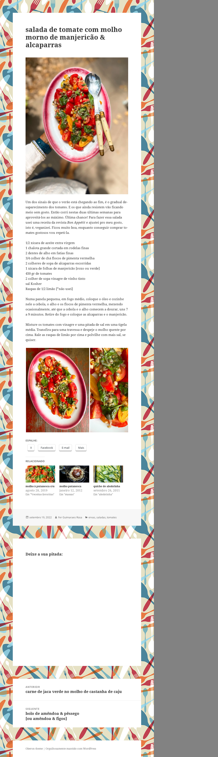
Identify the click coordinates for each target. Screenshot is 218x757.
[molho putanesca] (74, 474)
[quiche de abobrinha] (108, 474)
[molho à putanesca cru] (40, 474)
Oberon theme (34, 748)
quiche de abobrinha (106, 486)
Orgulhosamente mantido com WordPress (71, 748)
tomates (112, 517)
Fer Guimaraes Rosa (70, 517)
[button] (58, 390)
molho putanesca (70, 486)
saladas (101, 517)
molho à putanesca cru (40, 486)
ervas (92, 517)
